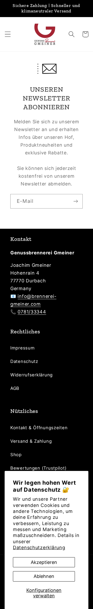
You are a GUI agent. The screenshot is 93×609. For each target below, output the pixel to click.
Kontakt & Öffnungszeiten (38, 427)
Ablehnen (44, 576)
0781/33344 (32, 311)
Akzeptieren (44, 562)
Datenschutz (24, 361)
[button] (8, 34)
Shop (16, 454)
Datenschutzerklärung (39, 547)
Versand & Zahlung (31, 441)
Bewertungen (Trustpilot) (38, 468)
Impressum (22, 347)
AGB (14, 388)
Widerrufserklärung (31, 374)
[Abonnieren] (75, 201)
